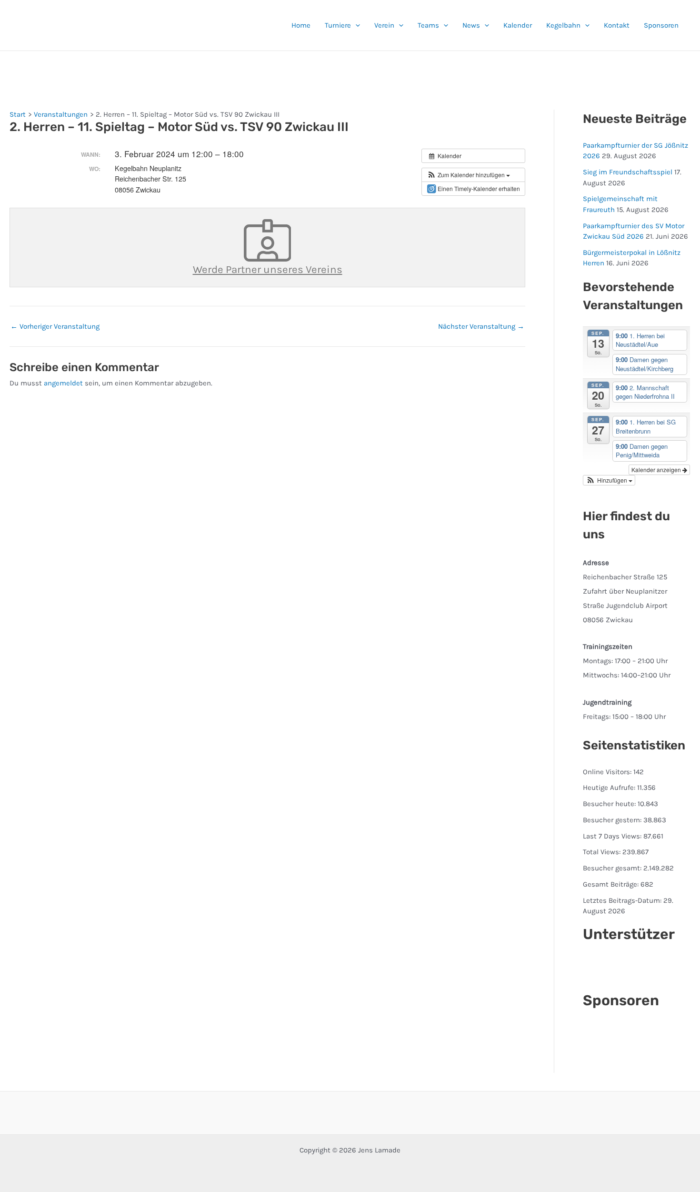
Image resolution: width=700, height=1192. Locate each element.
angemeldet (63, 383)
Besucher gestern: (613, 820)
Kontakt (617, 25)
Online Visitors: (608, 772)
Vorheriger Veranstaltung (55, 326)
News (471, 25)
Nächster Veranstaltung (481, 326)
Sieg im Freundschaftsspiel (627, 172)
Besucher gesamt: (613, 868)
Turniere (338, 25)
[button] (355, 25)
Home (300, 25)
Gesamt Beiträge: (611, 884)
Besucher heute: (610, 803)
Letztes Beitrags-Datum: (623, 900)
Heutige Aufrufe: (610, 787)
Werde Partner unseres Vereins (267, 269)
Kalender (517, 25)
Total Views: (602, 852)
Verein (384, 25)
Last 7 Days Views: (613, 836)
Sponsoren (661, 25)
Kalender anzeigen (656, 469)
